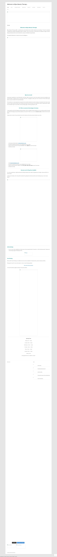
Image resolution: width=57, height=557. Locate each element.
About (12, 7)
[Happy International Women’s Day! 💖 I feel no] (9, 515)
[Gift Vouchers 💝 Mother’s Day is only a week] (26, 461)
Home (8, 7)
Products (29, 7)
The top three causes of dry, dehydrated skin (44, 375)
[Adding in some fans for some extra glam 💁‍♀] (21, 412)
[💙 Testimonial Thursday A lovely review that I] (9, 379)
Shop (8, 9)
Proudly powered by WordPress (11, 552)
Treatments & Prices (17, 7)
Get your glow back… (40, 378)
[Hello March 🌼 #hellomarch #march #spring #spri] (21, 494)
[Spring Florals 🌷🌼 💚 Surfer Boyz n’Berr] (15, 375)
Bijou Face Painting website (28, 265)
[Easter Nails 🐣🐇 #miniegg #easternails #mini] (15, 496)
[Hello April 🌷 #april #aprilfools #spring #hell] (26, 409)
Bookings (33, 7)
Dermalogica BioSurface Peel (41, 368)
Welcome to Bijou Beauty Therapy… (17, 4)
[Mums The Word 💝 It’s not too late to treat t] (21, 468)
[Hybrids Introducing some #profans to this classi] (15, 456)
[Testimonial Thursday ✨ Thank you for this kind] (15, 435)
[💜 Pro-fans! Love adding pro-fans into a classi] (21, 378)
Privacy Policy (39, 365)
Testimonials (39, 7)
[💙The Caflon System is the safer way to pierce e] (26, 510)
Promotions (24, 7)
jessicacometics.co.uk (22, 143)
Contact (44, 7)
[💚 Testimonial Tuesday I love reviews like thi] (26, 383)
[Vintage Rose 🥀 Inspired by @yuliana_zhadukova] (21, 434)
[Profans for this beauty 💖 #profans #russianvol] (9, 428)
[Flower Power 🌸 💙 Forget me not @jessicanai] (15, 413)
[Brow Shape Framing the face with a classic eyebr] (26, 430)
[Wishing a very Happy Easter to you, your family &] (9, 412)
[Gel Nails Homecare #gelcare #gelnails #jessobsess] (9, 457)
